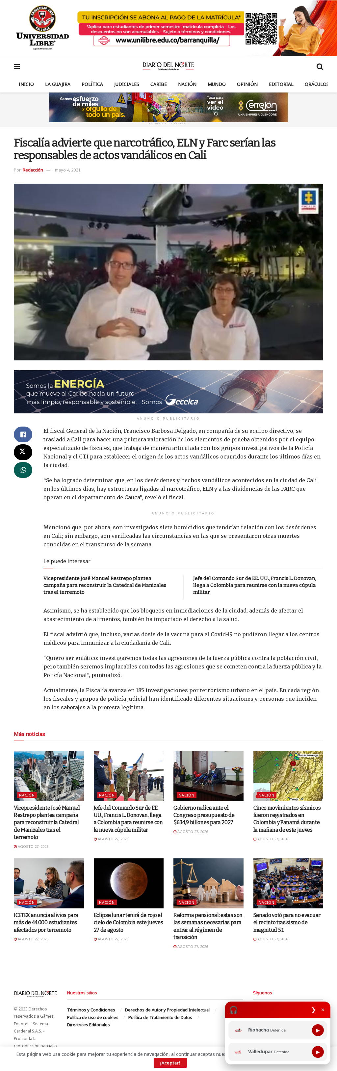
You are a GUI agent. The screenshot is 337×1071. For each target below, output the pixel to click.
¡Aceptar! (170, 1063)
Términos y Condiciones (91, 1010)
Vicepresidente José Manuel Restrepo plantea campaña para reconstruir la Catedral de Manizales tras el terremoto (104, 585)
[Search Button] (320, 66)
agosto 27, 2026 (32, 846)
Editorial (281, 84)
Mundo (217, 84)
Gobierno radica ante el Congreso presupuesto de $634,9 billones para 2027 (204, 815)
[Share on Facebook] (23, 434)
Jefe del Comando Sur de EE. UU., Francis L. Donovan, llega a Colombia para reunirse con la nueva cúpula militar (254, 585)
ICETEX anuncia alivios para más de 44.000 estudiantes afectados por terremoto (46, 922)
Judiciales (126, 84)
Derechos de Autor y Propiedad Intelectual (167, 1010)
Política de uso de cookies (92, 1017)
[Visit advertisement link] (168, 28)
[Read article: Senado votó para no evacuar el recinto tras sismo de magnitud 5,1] (288, 883)
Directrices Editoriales (88, 1025)
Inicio (26, 84)
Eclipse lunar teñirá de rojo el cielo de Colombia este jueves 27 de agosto (128, 922)
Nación (187, 84)
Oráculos (317, 84)
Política (92, 84)
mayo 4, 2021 (67, 170)
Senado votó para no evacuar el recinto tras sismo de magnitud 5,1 (287, 922)
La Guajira (57, 84)
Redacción (33, 170)
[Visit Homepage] (168, 66)
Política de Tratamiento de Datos (160, 1017)
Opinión (247, 84)
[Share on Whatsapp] (23, 470)
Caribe (158, 84)
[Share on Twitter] (23, 452)
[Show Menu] (17, 66)
